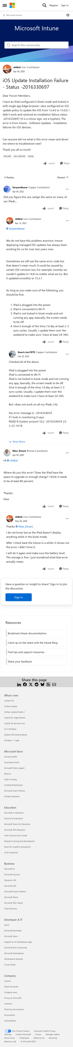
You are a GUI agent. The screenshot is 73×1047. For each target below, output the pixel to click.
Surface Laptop (10, 706)
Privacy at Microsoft (12, 998)
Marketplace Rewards (13, 959)
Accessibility (9, 1015)
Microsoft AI (9, 868)
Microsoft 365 (10, 885)
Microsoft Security (12, 874)
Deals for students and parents (17, 846)
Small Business (10, 908)
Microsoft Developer (13, 930)
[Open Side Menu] (5, 5)
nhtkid (17, 67)
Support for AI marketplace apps (18, 942)
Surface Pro (9, 700)
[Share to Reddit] (36, 684)
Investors (8, 1003)
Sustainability (10, 1020)
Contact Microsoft (23, 1034)
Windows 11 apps (11, 740)
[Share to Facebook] (25, 684)
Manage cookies (53, 1034)
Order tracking (10, 779)
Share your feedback (20, 661)
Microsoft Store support (14, 768)
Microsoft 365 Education (14, 829)
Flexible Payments (12, 796)
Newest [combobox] (63, 177)
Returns (7, 773)
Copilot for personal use (14, 723)
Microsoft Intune (14, 15)
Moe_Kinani (19, 450)
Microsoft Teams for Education (17, 824)
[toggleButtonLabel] (67, 15)
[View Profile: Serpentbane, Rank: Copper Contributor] (7, 189)
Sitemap (7, 1034)
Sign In (65, 5)
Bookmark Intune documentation (27, 633)
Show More (19, 441)
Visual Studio (10, 964)
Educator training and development (19, 841)
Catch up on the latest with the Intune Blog (33, 642)
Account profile (10, 756)
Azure (6, 925)
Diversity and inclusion (14, 1009)
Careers (7, 981)
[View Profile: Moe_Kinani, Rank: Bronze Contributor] (7, 452)
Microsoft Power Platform (15, 891)
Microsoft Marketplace (14, 953)
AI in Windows (10, 729)
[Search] (44, 5)
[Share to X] (31, 684)
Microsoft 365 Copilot (13, 903)
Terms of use (9, 1038)
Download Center (11, 762)
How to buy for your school (15, 835)
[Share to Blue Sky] (42, 684)
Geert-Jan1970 (26, 352)
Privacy (38, 1034)
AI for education (11, 852)
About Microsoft (11, 986)
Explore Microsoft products (15, 734)
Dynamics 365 (10, 880)
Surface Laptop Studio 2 (14, 712)
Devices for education (13, 818)
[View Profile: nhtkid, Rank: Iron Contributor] (7, 69)
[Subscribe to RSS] (48, 684)
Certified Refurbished (13, 785)
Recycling (53, 1038)
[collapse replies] (36, 184)
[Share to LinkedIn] (19, 684)
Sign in (18, 597)
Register (53, 5)
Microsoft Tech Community (15, 947)
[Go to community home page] (12, 5)
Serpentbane (19, 187)
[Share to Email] (54, 684)
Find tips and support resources (26, 652)
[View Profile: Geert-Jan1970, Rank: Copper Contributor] (12, 354)
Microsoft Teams (11, 897)
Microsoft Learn (11, 936)
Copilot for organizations (15, 717)
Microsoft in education (14, 812)
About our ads (10, 1041)
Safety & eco (38, 1038)
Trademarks (24, 1038)
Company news (10, 992)
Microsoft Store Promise (14, 790)
